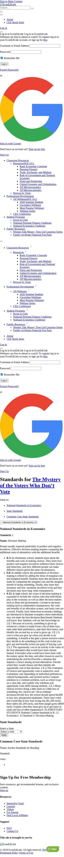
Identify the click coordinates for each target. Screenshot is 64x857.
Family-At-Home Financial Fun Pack (32, 234)
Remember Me (11, 58)
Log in (3, 28)
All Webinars (25, 199)
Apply (4, 735)
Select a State (7, 728)
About (10, 19)
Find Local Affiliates (17, 815)
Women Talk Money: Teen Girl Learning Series (38, 231)
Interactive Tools (15, 803)
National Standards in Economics (24, 505)
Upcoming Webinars (30, 205)
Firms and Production (31, 181)
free (45, 40)
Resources (23, 163)
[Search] (32, 8)
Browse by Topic (22, 193)
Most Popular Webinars (32, 208)
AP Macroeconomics (30, 190)
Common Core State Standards (23, 516)
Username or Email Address (14, 45)
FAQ (9, 828)
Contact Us (12, 831)
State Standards (14, 511)
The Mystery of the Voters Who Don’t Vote (30, 485)
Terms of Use (26, 852)
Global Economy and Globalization (38, 184)
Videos (10, 809)
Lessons (11, 806)
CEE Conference (22, 214)
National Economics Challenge (29, 225)
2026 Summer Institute (31, 202)
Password (5, 51)
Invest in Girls (20, 220)
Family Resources (16, 228)
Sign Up (4, 154)
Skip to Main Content (11, 1)
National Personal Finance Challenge (32, 222)
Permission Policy (9, 852)
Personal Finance (28, 169)
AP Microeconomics (30, 187)
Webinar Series (27, 211)
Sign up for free (37, 149)
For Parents (12, 812)
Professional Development (20, 196)
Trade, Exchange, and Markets (35, 172)
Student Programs (16, 217)
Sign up (4, 790)
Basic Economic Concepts (33, 166)
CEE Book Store (15, 22)
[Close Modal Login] (1, 31)
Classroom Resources (18, 160)
